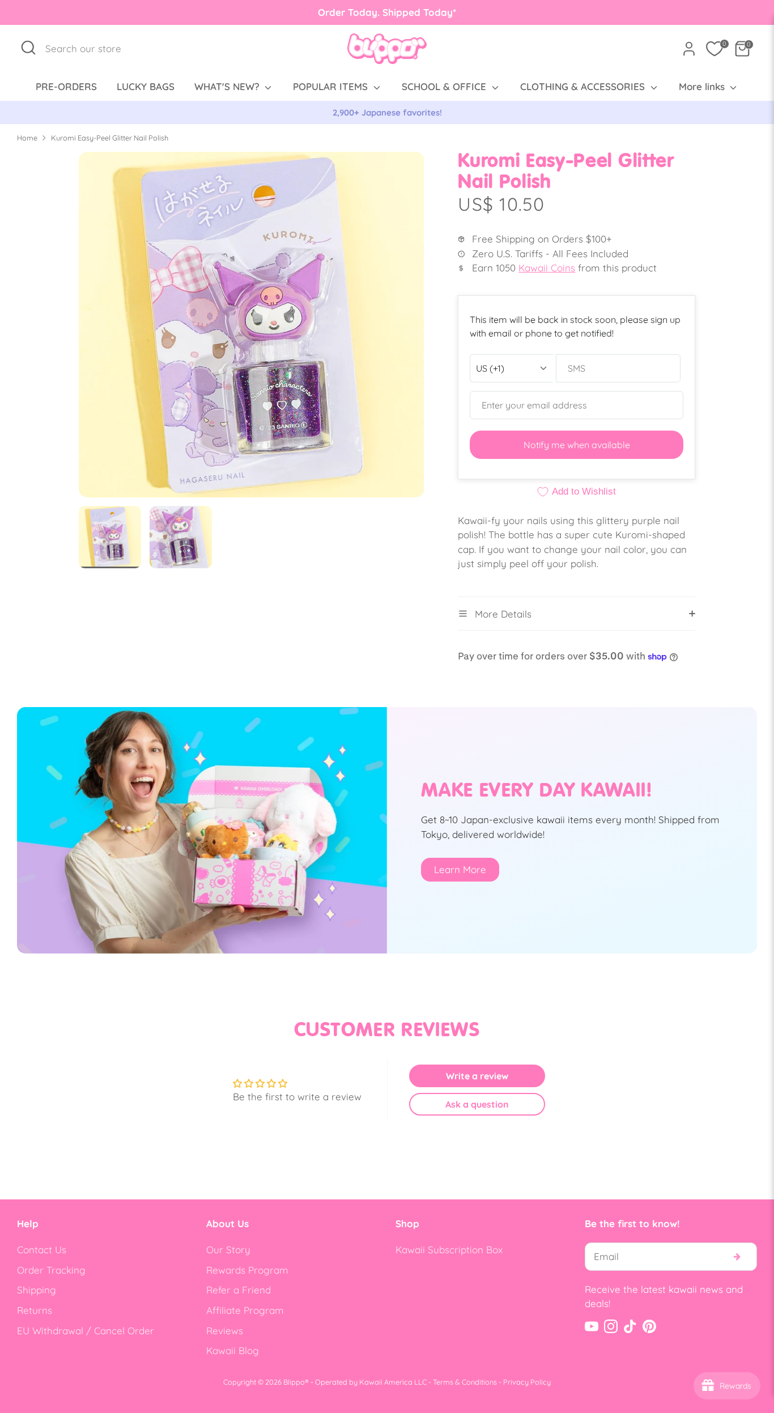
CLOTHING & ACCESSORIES (584, 86)
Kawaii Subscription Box (449, 1249)
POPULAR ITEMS (332, 86)
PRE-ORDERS (66, 86)
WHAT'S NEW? (228, 86)
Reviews (224, 1331)
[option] (387, 113)
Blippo (294, 1381)
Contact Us (41, 1249)
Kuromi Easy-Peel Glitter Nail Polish (109, 137)
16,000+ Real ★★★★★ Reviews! (387, 112)
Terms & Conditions (465, 1381)
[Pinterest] (649, 1326)
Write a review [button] (477, 1076)
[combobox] (89, 48)
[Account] (689, 48)
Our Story (228, 1249)
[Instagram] (611, 1326)
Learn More (460, 869)
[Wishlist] (714, 49)
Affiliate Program (245, 1310)
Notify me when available (577, 444)
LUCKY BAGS (146, 86)
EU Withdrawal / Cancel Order (85, 1331)
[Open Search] (28, 47)
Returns (34, 1310)
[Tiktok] (630, 1326)
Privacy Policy (527, 1381)
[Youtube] (591, 1326)
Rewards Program (247, 1270)
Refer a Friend (238, 1290)
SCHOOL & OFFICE (445, 86)
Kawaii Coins (546, 268)
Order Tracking (51, 1270)
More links (703, 86)
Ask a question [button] (477, 1104)
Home (27, 137)
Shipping (36, 1290)
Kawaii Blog (232, 1350)
